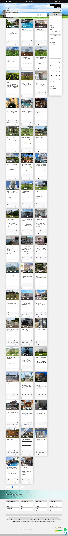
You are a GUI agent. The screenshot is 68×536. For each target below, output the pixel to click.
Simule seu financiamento (29, 1)
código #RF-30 (47, 519)
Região (51, 29)
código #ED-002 (18, 519)
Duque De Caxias (10, 503)
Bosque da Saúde (10, 506)
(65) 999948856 (57, 4)
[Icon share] (60, 494)
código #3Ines (54, 519)
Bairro (51, 33)
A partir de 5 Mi (52, 510)
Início (9, 10)
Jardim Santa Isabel (10, 510)
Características (52, 90)
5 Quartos (37, 510)
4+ (59, 67)
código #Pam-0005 (35, 521)
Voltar (60, 10)
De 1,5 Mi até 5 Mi (53, 508)
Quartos (51, 65)
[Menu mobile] (6, 1)
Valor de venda (52, 42)
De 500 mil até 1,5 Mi (53, 506)
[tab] (55, 14)
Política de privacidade (49, 535)
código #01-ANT (10, 519)
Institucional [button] (14, 1)
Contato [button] (20, 1)
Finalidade (51, 38)
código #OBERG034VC (17, 521)
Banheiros (51, 73)
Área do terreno (52, 59)
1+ (51, 67)
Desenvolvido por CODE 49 (58, 535)
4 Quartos (37, 508)
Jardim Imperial (9, 508)
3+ (56, 67)
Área (22, 508)
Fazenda (22, 506)
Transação (51, 17)
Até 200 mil (52, 503)
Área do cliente (57, 1)
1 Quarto (37, 503)
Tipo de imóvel (52, 21)
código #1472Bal (32, 519)
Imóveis (10, 1)
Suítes (51, 69)
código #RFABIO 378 (26, 521)
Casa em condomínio (24, 510)
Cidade (51, 25)
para (25, 519)
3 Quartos (37, 506)
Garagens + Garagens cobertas (55, 77)
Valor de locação (52, 48)
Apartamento (23, 503)
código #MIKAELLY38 (50, 521)
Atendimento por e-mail (27, 529)
